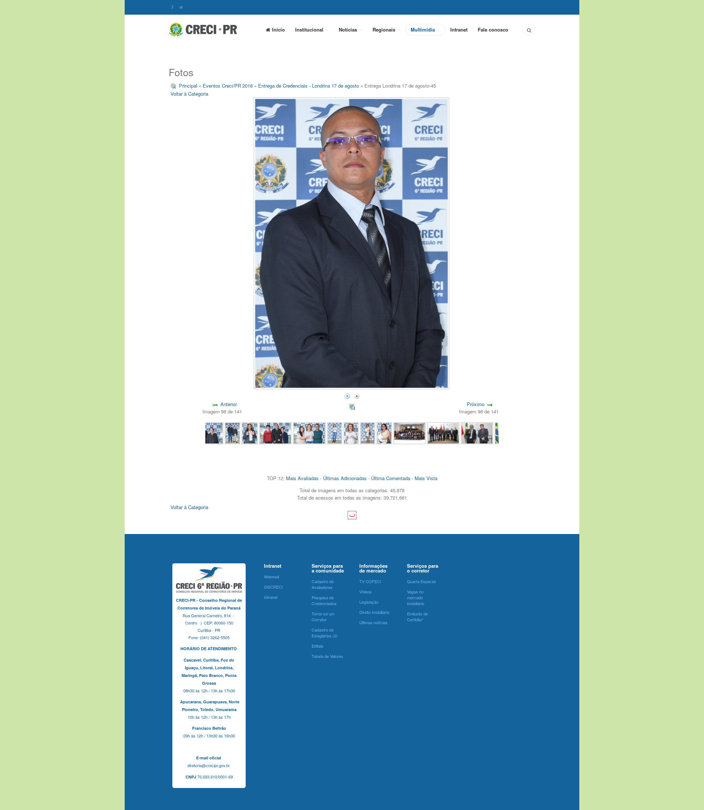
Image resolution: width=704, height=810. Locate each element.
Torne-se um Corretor (323, 616)
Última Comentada (390, 478)
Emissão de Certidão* (417, 616)
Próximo (475, 404)
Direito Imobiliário (374, 612)
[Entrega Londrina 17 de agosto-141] (207, 432)
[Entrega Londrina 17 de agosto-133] (384, 432)
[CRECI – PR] (203, 29)
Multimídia (423, 29)
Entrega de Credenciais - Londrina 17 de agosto (308, 85)
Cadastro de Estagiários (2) (325, 632)
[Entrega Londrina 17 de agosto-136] (334, 432)
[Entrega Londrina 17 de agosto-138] (275, 432)
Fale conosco (493, 29)
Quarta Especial (421, 581)
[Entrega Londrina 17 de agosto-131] (443, 432)
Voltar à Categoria (189, 93)
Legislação (368, 602)
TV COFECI (370, 581)
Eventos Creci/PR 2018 (228, 85)
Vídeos (365, 591)
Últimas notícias (373, 622)
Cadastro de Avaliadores (323, 584)
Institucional (310, 29)
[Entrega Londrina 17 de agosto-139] (250, 432)
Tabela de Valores (327, 656)
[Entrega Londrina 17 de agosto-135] (351, 432)
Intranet (458, 29)
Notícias (349, 29)
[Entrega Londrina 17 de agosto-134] (367, 432)
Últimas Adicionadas (345, 478)
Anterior (228, 404)
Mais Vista (426, 478)
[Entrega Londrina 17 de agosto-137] (309, 432)
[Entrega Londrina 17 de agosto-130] (477, 432)
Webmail (271, 576)
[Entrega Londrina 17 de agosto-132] (409, 432)
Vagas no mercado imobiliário (415, 597)
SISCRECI (273, 587)
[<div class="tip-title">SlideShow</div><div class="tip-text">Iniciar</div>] (347, 395)
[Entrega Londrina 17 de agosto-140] (232, 432)
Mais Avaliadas (302, 478)
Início (278, 29)
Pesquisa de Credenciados (324, 600)
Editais (317, 646)
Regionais (385, 29)
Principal (188, 85)
